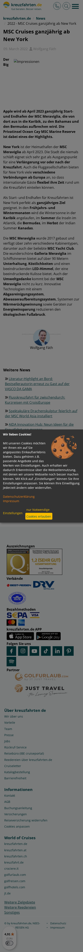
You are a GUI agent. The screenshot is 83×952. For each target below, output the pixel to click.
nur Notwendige (38, 509)
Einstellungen (13, 513)
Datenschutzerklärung (19, 497)
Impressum (11, 501)
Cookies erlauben (38, 516)
